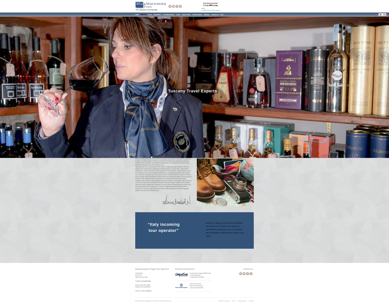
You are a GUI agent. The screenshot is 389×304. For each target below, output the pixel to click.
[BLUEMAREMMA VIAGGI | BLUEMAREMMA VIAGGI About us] (150, 6)
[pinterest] (176, 6)
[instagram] (180, 6)
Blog (221, 14)
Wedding (206, 14)
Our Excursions (197, 14)
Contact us (214, 14)
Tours (178, 14)
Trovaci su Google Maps (143, 281)
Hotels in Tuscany (224, 301)
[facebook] (170, 6)
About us (143, 14)
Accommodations (168, 14)
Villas (150, 14)
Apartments (157, 14)
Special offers (186, 14)
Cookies (251, 301)
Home (137, 14)
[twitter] (173, 6)
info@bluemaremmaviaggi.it (210, 10)
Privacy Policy (242, 301)
